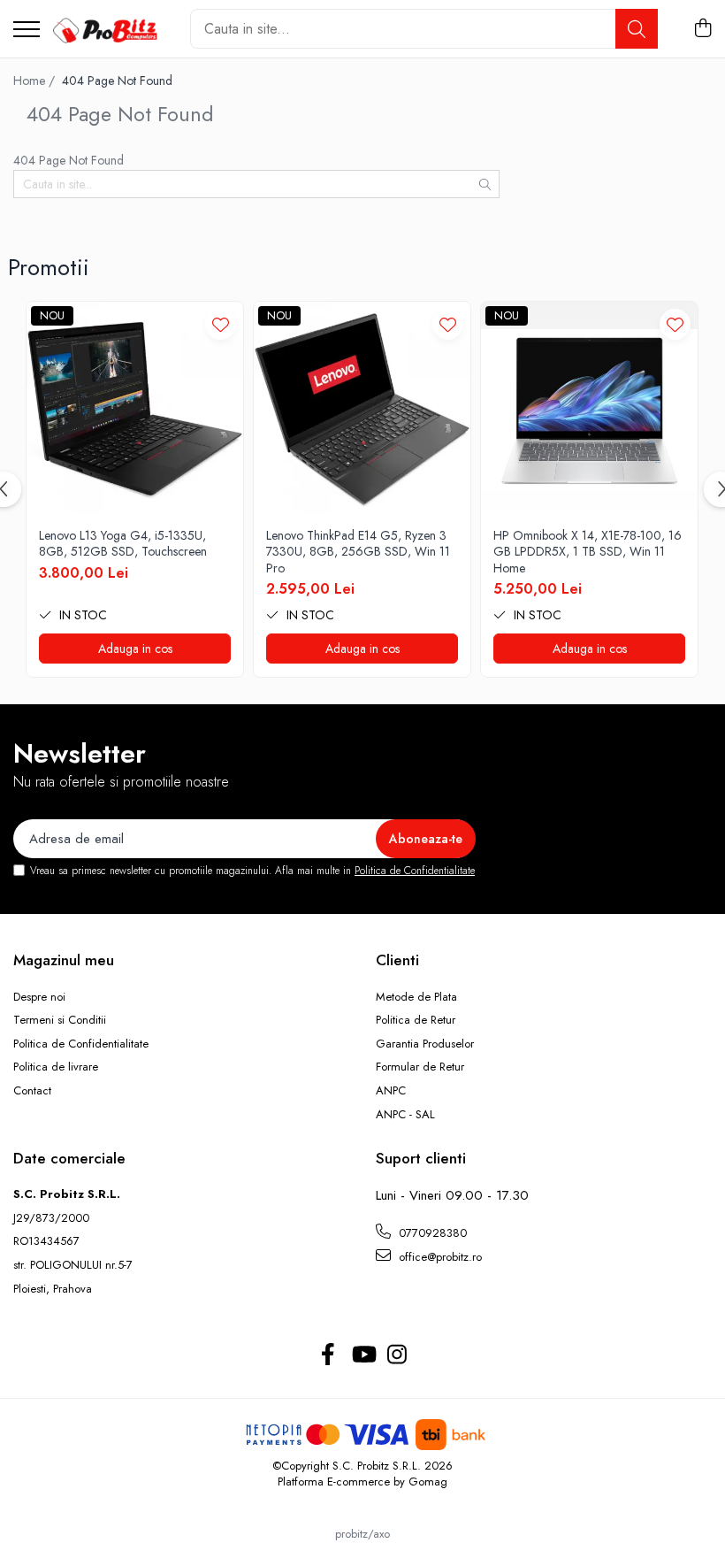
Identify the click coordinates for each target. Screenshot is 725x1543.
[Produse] (26, 30)
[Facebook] (328, 1355)
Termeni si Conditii (59, 1020)
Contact (32, 1091)
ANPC (391, 1091)
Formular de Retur (420, 1067)
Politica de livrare (55, 1067)
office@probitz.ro (438, 1256)
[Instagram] (397, 1355)
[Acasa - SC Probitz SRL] (108, 29)
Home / (35, 80)
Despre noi (39, 997)
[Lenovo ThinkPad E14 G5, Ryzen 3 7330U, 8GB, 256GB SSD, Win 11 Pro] (362, 410)
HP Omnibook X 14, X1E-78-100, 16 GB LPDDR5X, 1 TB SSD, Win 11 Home (587, 551)
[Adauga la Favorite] (220, 324)
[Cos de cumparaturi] (702, 29)
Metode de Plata (416, 997)
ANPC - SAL (405, 1115)
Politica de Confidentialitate (415, 871)
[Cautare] (636, 29)
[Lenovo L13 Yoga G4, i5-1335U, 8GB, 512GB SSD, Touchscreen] (135, 410)
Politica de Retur (415, 1020)
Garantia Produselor (425, 1044)
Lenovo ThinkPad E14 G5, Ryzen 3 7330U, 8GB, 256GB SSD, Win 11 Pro (358, 551)
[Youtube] (362, 1355)
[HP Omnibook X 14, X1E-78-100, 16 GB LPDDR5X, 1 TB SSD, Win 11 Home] (589, 410)
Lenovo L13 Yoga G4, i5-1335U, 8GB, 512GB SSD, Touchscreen (123, 543)
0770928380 (431, 1232)
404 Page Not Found (117, 80)
